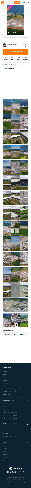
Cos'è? (16, 64)
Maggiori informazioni (9, 68)
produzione (7, 456)
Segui (25, 46)
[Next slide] (24, 456)
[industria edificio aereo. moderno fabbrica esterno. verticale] (7, 121)
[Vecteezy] (2, 2)
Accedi (23, 2)
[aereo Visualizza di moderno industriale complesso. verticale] (7, 213)
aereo (15, 456)
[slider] (13, 32)
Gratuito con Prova (15, 52)
